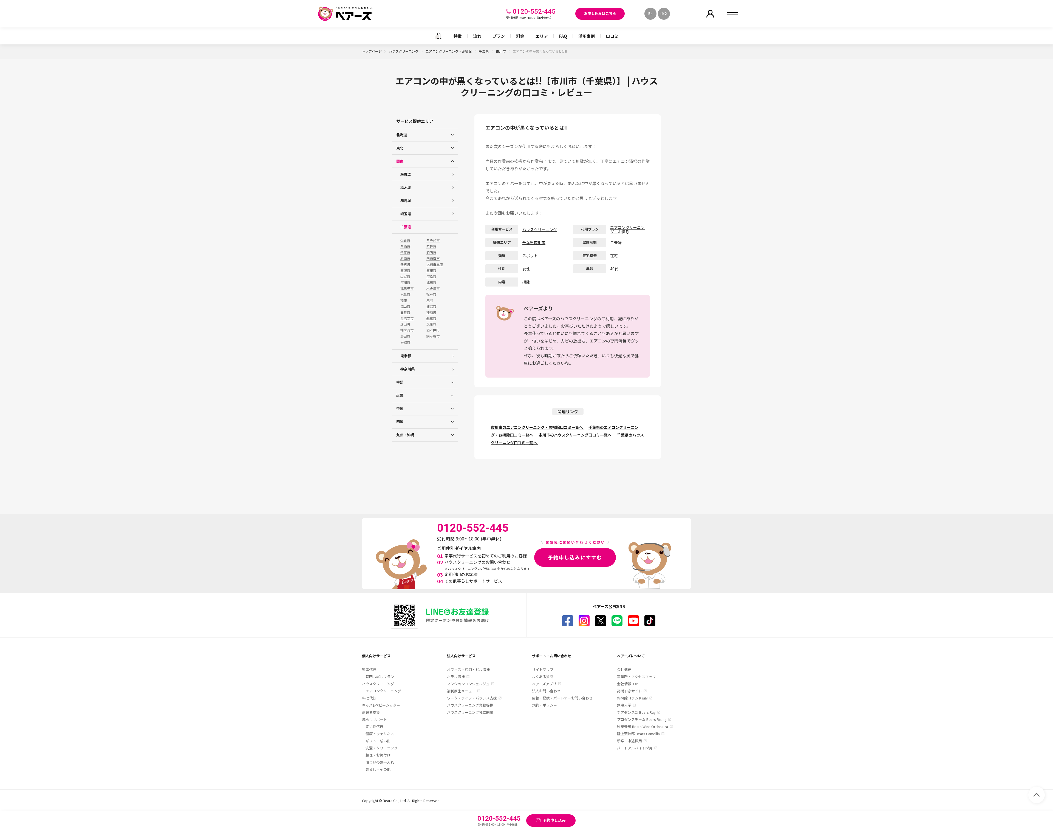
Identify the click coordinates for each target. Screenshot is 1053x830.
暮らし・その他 (378, 769)
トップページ (372, 51)
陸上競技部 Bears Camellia (638, 733)
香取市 (405, 342)
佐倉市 (405, 240)
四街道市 (433, 258)
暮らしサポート (374, 719)
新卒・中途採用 (629, 740)
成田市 (431, 282)
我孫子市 (407, 288)
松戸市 (431, 294)
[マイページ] (710, 14)
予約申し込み (554, 820)
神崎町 (431, 312)
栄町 (429, 300)
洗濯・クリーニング (382, 747)
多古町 (405, 264)
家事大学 (624, 705)
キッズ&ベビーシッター (381, 705)
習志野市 (407, 318)
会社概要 (624, 669)
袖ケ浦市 (407, 330)
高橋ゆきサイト (629, 690)
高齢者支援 (371, 712)
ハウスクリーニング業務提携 (470, 705)
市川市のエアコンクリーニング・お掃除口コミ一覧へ (537, 427)
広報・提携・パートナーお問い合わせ (562, 698)
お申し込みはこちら (600, 13)
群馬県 (405, 200)
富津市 (405, 270)
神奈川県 (407, 369)
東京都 (405, 355)
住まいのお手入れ (380, 762)
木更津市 (433, 288)
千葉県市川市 (533, 242)
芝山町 (405, 324)
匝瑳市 (431, 246)
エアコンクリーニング (383, 690)
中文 (663, 13)
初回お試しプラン (380, 676)
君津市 (405, 258)
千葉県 (484, 51)
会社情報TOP (627, 683)
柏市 (403, 300)
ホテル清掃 (456, 676)
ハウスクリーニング (404, 51)
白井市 (405, 312)
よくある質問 (542, 676)
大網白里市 (434, 264)
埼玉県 (405, 213)
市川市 (501, 51)
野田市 (405, 336)
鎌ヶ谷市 (433, 336)
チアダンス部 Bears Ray (636, 712)
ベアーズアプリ (544, 683)
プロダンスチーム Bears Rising (642, 719)
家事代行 (369, 669)
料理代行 (369, 698)
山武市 (405, 276)
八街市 (405, 246)
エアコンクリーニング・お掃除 (449, 51)
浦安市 (431, 306)
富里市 (431, 270)
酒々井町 (433, 330)
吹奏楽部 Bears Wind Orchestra (642, 726)
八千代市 (433, 240)
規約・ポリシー (544, 705)
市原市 (431, 276)
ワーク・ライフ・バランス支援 (472, 698)
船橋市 (431, 318)
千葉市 (405, 252)
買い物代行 (374, 726)
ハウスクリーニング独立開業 (470, 712)
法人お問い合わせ (546, 690)
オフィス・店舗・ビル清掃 (468, 669)
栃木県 (405, 187)
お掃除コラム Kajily (632, 698)
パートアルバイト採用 (635, 747)
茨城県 (405, 174)
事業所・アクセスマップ (636, 676)
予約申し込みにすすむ (575, 557)
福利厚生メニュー (461, 690)
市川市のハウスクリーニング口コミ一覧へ (575, 435)
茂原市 (431, 324)
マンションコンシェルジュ (468, 683)
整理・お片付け (378, 755)
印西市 (431, 252)
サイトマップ (542, 669)
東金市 (405, 294)
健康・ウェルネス (380, 733)
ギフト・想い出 (378, 740)
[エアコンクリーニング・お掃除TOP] (438, 35)
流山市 (405, 306)
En (650, 13)
